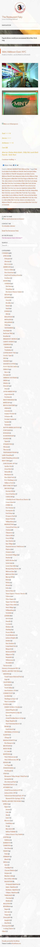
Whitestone (9, 665)
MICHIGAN (6, 750)
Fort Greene (9, 512)
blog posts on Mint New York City (13, 183)
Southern (7, 283)
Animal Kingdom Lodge (13, 717)
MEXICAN (6, 407)
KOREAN (7, 316)
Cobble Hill (9, 501)
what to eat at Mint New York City (24, 202)
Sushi (7, 313)
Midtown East (25, 174)
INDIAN (9, 174)
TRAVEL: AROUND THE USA (10, 676)
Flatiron (8, 554)
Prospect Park (10, 521)
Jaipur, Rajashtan (11, 892)
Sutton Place (10, 595)
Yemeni (6, 429)
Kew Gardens (10, 648)
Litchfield (7, 701)
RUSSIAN (6, 438)
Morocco (7, 825)
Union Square (10, 604)
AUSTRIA (6, 842)
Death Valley (8, 692)
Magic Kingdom (10, 726)
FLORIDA (6, 709)
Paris (6, 858)
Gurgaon (7, 878)
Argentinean (8, 399)
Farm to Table (8, 274)
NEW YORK (5, 465)
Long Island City (11, 651)
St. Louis (7, 756)
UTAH (5, 778)
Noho (7, 584)
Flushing (8, 634)
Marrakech (9, 833)
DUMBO (8, 510)
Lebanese (7, 421)
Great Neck (8, 474)
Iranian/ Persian (9, 418)
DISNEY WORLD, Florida (12, 712)
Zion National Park (10, 786)
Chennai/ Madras (9, 875)
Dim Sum (8, 291)
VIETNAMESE (8, 332)
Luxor (7, 822)
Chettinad (9, 903)
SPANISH (6, 443)
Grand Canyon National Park (13, 681)
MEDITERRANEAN (9, 404)
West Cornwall (9, 706)
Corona (8, 629)
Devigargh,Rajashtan (12, 889)
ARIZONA (6, 678)
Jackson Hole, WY (10, 798)
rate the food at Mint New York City (20, 195)
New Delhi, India (9, 883)
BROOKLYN (8, 493)
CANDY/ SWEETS (8, 346)
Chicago (6, 742)
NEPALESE (7, 324)
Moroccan (7, 269)
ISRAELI (5, 388)
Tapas (6, 446)
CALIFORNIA (7, 687)
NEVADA (6, 767)
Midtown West (10, 579)
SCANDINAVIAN (8, 440)
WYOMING (6, 792)
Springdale (7, 784)
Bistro (6, 377)
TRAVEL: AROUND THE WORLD (11, 806)
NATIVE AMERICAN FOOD (11, 432)
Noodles (8, 308)
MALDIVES (6, 908)
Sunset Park (9, 523)
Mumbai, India (8, 881)
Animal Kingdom (11, 714)
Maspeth (8, 654)
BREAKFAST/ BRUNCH (10, 344)
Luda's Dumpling (7, 460)
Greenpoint (9, 515)
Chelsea (8, 535)
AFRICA (5, 809)
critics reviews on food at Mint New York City (17, 185)
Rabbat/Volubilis (11, 836)
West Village (9, 612)
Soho (7, 593)
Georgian (6, 380)
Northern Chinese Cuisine (14, 296)
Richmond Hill (10, 656)
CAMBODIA (7, 850)
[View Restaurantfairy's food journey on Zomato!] (13, 224)
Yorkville (8, 618)
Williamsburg (10, 526)
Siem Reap (7, 853)
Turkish (6, 427)
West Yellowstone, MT (11, 764)
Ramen (8, 310)
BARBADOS (6, 847)
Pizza (6, 393)
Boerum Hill (9, 496)
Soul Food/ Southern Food (12, 280)
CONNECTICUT (8, 698)
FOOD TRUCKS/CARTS (10, 371)
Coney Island (10, 507)
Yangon (6, 919)
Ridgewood (9, 659)
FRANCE (5, 856)
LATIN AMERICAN (9, 396)
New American (9, 277)
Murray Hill (9, 582)
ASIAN (5, 285)
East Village (9, 548)
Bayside (8, 626)
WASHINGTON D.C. (9, 789)
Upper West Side (11, 609)
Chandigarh (8, 872)
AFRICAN (6, 260)
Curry (7, 305)
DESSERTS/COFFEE (9, 368)
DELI (4, 363)
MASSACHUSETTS (9, 745)
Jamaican (7, 352)
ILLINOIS (6, 739)
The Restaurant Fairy (12, 16)
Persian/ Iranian (9, 424)
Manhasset (7, 479)
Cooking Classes (8, 933)
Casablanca (9, 828)
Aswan (8, 814)
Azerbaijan (6, 335)
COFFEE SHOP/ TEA (9, 357)
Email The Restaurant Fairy (10, 235)
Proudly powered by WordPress (10, 946)
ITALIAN (6, 391)
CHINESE (7, 288)
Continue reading (9, 164)
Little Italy (9, 568)
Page (6, 684)
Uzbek (4, 936)
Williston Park (8, 487)
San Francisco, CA (10, 695)
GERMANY (6, 861)
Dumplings (9, 294)
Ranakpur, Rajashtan (12, 894)
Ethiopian (7, 263)
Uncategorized (6, 930)
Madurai (8, 905)
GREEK (5, 385)
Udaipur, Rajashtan (11, 897)
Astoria (8, 623)
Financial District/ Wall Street (15, 551)
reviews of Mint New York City (18, 197)
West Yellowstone (10, 762)
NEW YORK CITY (8, 490)
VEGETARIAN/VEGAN (10, 457)
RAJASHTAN (8, 886)
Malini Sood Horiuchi (24, 59)
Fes (7, 831)
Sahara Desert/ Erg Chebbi (14, 839)
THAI (6, 330)
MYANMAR (6, 911)
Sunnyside (9, 662)
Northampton (8, 748)
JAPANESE (7, 302)
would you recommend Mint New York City (25, 207)
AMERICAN (6, 272)
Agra (6, 869)
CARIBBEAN (7, 349)
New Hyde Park (9, 482)
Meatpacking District (12, 573)
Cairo (7, 817)
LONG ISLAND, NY (9, 468)
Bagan (6, 914)
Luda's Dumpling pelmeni (9, 463)
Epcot (7, 720)
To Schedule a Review (8, 231)
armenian (7, 416)
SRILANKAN (8, 327)
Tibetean (6, 454)
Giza (7, 820)
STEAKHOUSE (7, 449)
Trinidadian (7, 355)
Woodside (9, 667)
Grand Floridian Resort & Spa (15, 723)
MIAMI (6, 731)
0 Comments (5, 209)
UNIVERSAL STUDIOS (11, 737)
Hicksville (7, 476)
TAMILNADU (8, 900)
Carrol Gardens (10, 499)
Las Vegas (7, 770)
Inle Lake (7, 917)
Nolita (8, 587)
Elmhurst (8, 631)
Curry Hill (9, 543)
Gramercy (9, 557)
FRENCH (6, 374)
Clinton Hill (9, 540)
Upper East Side (11, 607)
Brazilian (6, 341)
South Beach (9, 734)
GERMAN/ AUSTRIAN (10, 382)
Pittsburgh (7, 775)
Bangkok (7, 925)
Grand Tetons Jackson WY (12, 795)
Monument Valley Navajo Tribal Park (15, 781)
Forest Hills (9, 637)
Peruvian (7, 402)
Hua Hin (6, 928)
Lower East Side (11, 571)
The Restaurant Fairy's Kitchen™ (12, 242)
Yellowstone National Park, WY (14, 800)
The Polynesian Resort (13, 728)
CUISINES (5, 258)
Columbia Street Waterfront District (17, 504)
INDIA (5, 867)
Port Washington (9, 485)
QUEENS (7, 620)
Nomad (8, 590)
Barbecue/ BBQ (8, 338)
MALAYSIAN (8, 321)
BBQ (7, 319)
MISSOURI (6, 753)
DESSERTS (6, 366)
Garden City (8, 471)
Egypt (6, 811)
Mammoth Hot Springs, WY (14, 803)
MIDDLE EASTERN (9, 410)
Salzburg (7, 845)
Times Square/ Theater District (15, 598)
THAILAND (6, 922)
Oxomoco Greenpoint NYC (10, 673)
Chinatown (9, 537)
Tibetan (5, 451)
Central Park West (11, 532)
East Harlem (9, 546)
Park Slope (9, 518)
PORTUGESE (7, 435)
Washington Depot (10, 703)
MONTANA (6, 759)
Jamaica (8, 645)
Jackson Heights (11, 642)
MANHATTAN (17, 174)
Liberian (7, 266)
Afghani (6, 413)
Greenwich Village (11, 559)
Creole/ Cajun (7, 360)
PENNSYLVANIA (8, 773)
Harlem (8, 562)
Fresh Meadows (11, 640)
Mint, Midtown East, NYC (19, 53)
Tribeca (8, 601)
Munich (6, 864)
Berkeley (7, 690)
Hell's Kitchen (10, 565)
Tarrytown (6, 670)
